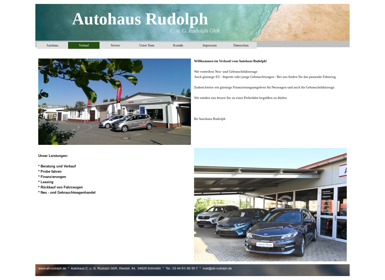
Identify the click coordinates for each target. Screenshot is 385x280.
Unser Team (146, 45)
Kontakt (178, 45)
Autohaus (52, 45)
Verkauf (84, 45)
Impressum (210, 45)
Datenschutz (241, 45)
